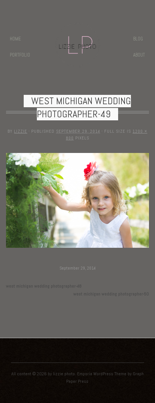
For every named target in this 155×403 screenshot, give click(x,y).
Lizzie (20, 131)
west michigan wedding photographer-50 (111, 294)
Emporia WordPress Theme (101, 374)
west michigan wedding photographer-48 (44, 286)
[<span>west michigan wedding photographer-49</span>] (77, 248)
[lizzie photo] (77, 63)
